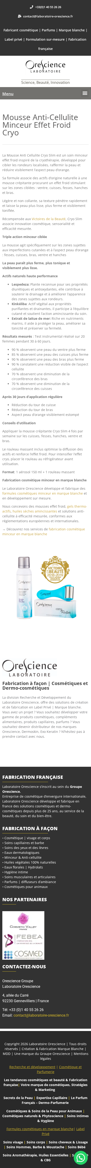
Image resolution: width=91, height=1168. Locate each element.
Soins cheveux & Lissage (68, 1142)
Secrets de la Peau (18, 1098)
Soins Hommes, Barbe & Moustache (35, 1147)
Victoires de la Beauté (49, 219)
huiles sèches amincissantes (35, 511)
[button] (85, 93)
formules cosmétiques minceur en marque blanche (42, 493)
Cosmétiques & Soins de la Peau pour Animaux (44, 1111)
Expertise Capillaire (51, 1098)
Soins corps (36, 1142)
